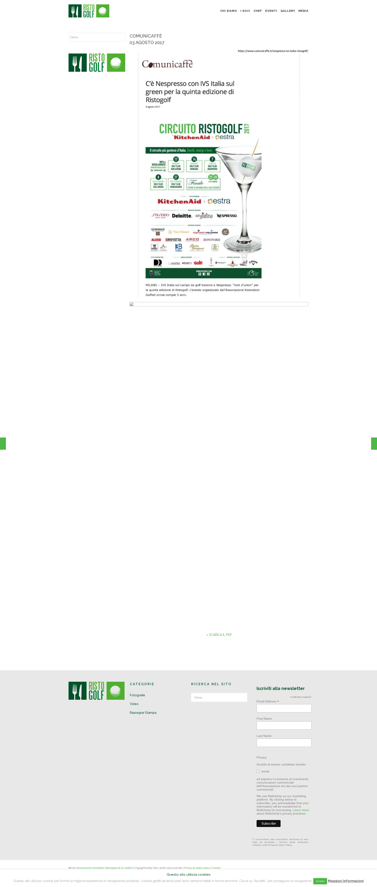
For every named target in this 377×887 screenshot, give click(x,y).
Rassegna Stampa (143, 712)
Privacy (262, 757)
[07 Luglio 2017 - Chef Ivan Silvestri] (3, 443)
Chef (258, 10)
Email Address (268, 701)
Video (134, 704)
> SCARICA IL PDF (219, 635)
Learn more (301, 810)
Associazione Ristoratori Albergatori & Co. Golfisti (105, 867)
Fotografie (137, 695)
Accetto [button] (320, 881)
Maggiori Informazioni (346, 881)
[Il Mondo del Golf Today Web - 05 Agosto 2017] (374, 443)
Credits (216, 867)
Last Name (264, 736)
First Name (264, 718)
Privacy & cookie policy (197, 867)
